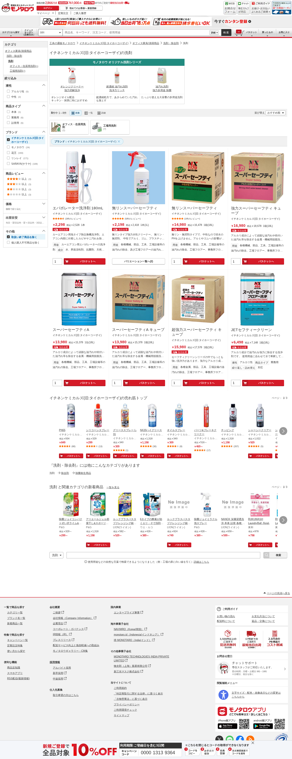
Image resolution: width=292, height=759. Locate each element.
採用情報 (55, 662)
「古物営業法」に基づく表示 (130, 698)
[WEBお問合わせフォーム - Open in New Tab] (230, 8)
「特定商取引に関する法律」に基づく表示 (138, 693)
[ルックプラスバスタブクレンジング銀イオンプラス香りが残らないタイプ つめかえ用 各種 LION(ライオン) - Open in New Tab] (179, 505)
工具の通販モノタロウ (62, 43)
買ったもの (267, 32)
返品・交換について (263, 621)
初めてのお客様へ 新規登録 (83, 8)
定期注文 (63, 13)
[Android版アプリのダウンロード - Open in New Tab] (270, 725)
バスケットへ (88, 261)
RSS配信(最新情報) (18, 678)
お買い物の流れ (226, 616)
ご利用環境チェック (125, 709)
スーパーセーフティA (71, 330)
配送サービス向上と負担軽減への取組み (76, 645)
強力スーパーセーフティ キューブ (256, 210)
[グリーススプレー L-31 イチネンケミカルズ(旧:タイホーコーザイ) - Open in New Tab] (125, 416)
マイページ (43, 13)
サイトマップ (121, 715)
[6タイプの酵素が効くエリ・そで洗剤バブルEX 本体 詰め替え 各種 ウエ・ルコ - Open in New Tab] (152, 505)
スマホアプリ (15, 673)
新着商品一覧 (15, 623)
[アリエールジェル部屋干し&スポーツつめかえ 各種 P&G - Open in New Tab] (98, 505)
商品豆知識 (13, 667)
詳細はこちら (201, 561)
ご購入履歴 (79, 13)
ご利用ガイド (230, 608)
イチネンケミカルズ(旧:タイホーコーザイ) (103, 43)
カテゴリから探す (11, 32)
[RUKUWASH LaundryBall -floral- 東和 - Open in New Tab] (260, 505)
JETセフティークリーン (251, 330)
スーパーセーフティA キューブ (138, 330)
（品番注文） (28, 32)
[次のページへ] (283, 431)
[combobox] (136, 33)
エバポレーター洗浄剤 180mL (78, 208)
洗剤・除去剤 (171, 43)
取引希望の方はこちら (66, 695)
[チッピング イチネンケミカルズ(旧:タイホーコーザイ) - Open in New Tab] (233, 416)
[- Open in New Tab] (228, 639)
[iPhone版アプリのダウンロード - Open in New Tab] (233, 725)
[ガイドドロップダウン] (260, 10)
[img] (19, 8)
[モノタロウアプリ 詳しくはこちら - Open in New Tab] (251, 711)
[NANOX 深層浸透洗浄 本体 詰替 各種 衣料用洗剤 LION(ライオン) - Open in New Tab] (233, 505)
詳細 (213, 32)
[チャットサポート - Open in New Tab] (243, 8)
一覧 (90, 113)
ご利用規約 (120, 687)
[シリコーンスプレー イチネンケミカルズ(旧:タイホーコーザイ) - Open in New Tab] (98, 416)
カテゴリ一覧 (15, 612)
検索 (226, 32)
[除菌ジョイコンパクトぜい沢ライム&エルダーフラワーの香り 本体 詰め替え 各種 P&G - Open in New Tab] (71, 505)
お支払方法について (263, 616)
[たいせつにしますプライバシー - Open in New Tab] (281, 740)
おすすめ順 (273, 112)
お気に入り (284, 32)
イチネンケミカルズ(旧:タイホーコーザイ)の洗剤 (90, 53)
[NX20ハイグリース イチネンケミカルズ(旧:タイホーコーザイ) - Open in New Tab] (152, 416)
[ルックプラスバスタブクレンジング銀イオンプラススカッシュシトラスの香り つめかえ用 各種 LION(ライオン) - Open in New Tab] (125, 505)
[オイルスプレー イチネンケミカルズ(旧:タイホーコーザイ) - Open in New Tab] (179, 416)
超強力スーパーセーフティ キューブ (197, 332)
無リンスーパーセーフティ (134, 208)
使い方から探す (16, 651)
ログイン (48, 8)
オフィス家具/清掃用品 (145, 43)
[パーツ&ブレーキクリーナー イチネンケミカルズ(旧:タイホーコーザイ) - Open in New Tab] (206, 416)
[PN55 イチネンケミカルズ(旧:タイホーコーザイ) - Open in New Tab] (71, 416)
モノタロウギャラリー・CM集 (70, 650)
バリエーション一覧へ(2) (138, 261)
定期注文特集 (15, 645)
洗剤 (42, 32)
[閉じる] (155, 109)
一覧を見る (112, 487)
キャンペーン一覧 (17, 640)
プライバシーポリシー (127, 704)
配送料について (226, 621)
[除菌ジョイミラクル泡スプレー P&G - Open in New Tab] (206, 505)
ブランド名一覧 (16, 618)
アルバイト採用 (62, 667)
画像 (77, 113)
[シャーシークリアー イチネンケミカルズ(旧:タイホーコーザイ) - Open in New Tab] (260, 416)
